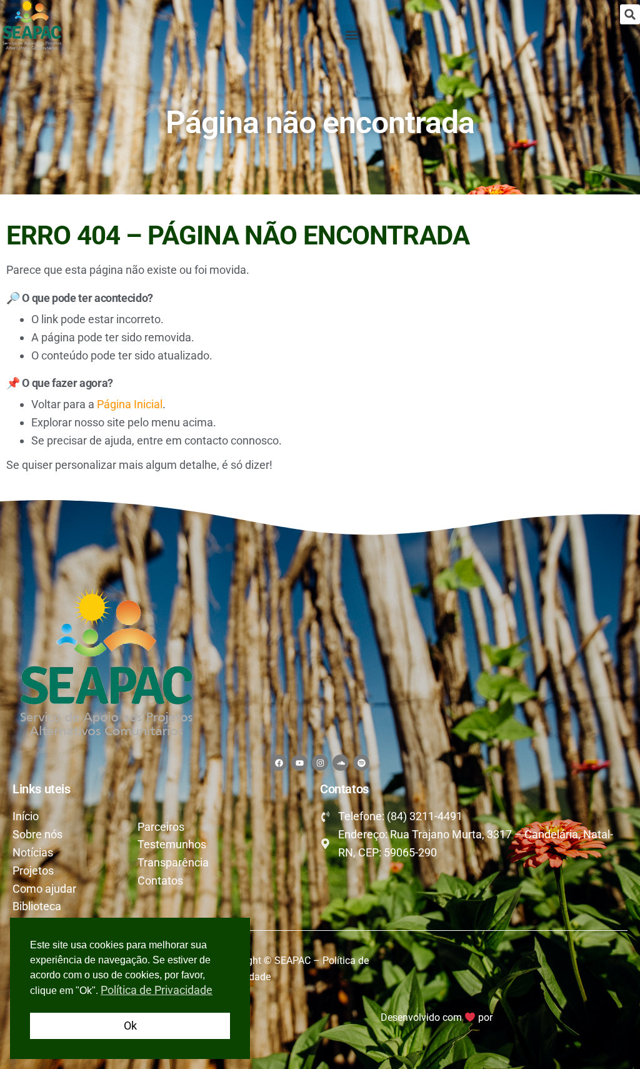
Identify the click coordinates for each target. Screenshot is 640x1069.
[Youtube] (299, 763)
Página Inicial (129, 404)
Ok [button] (130, 1025)
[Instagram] (320, 763)
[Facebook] (279, 763)
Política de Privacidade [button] (156, 989)
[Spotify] (361, 763)
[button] (630, 14)
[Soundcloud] (340, 763)
